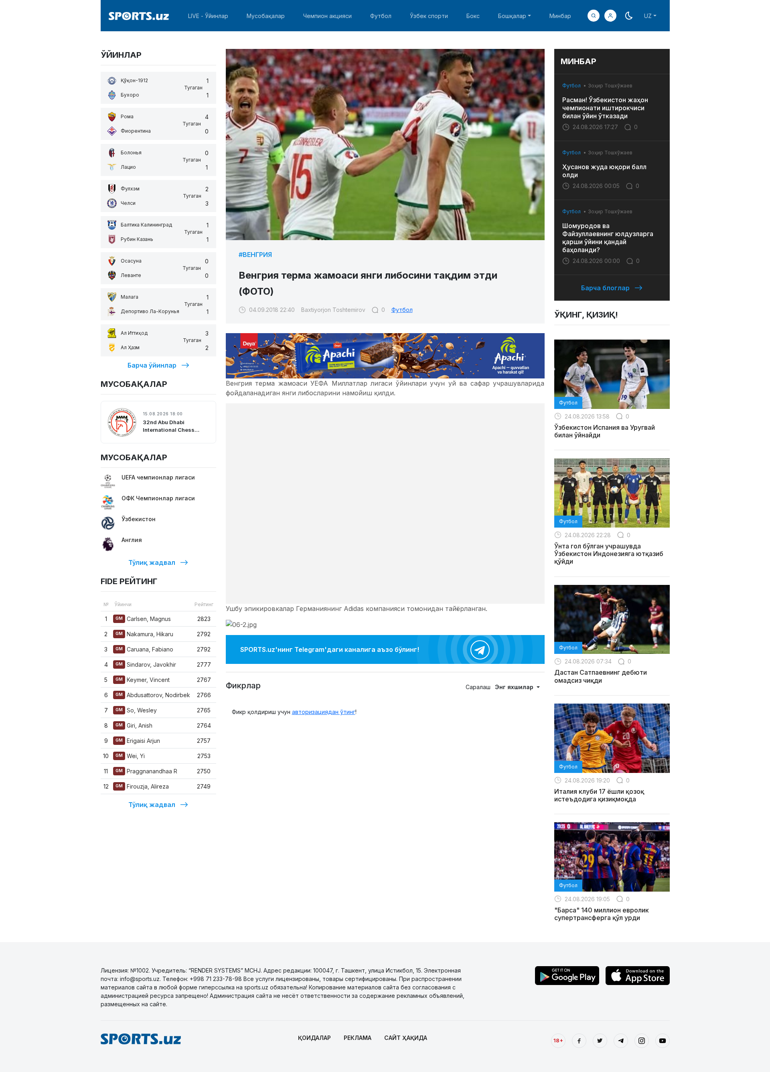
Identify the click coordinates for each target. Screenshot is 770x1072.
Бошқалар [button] (512, 15)
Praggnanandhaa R (146, 771)
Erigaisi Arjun (138, 740)
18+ (558, 1040)
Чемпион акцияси (327, 15)
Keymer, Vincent (143, 679)
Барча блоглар (605, 288)
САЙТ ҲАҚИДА (405, 1037)
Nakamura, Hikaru (144, 634)
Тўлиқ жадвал (151, 562)
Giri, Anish (134, 725)
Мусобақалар (266, 15)
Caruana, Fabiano (144, 649)
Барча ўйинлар (152, 365)
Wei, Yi (130, 755)
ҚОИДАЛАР (314, 1037)
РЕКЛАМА (357, 1037)
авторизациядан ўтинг (323, 711)
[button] (610, 16)
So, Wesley (136, 710)
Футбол (380, 15)
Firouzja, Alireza (142, 786)
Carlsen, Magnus (143, 618)
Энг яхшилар (515, 687)
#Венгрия (255, 255)
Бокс (473, 15)
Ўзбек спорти (429, 15)
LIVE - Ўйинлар (208, 15)
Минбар (560, 15)
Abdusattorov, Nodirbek (153, 695)
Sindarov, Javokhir (146, 664)
